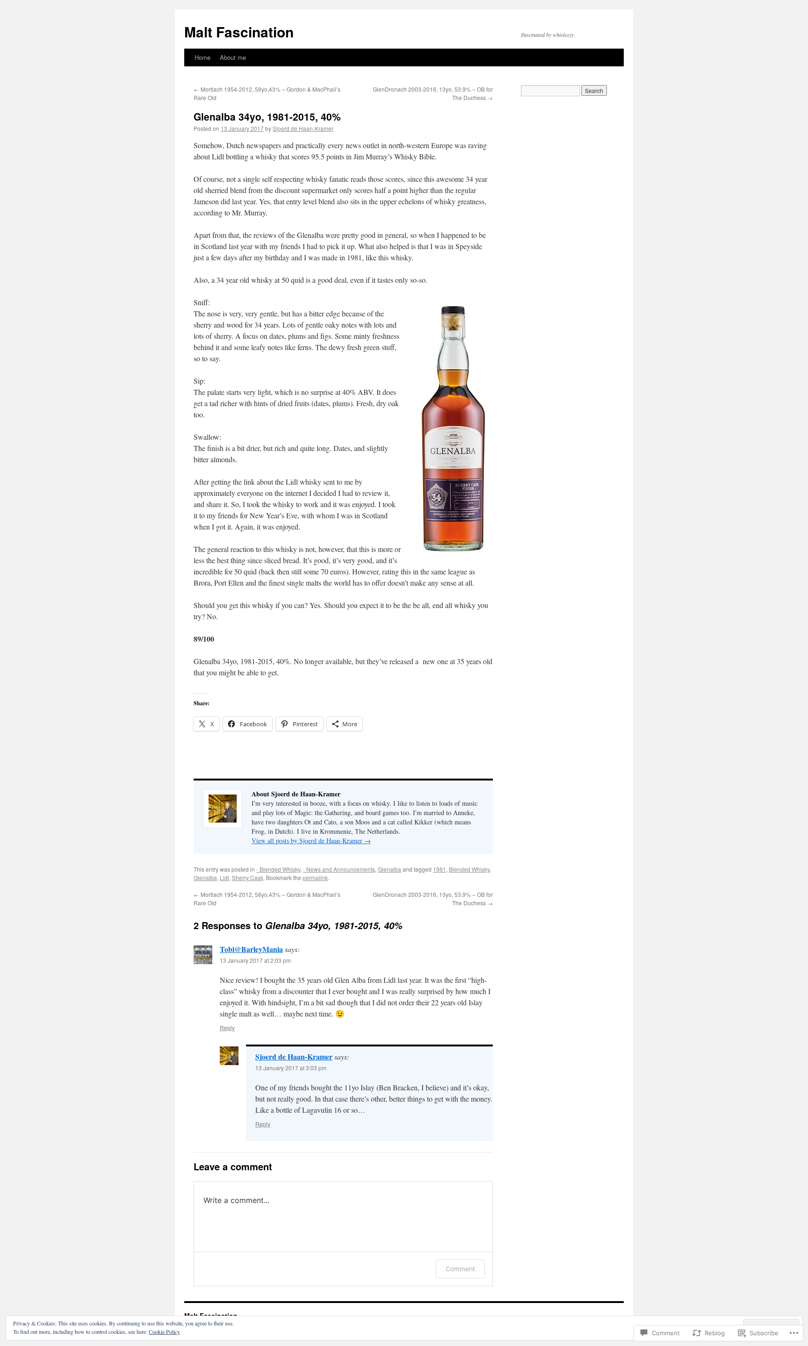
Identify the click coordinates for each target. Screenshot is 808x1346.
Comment (460, 1269)
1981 (439, 869)
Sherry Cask (247, 877)
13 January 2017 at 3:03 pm (290, 1068)
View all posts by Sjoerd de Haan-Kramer (311, 840)
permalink (315, 877)
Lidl (224, 877)
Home (202, 57)
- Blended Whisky (278, 869)
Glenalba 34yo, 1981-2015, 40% (267, 116)
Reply (227, 1027)
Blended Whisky (469, 869)
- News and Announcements (339, 869)
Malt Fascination (239, 31)
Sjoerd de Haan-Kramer (303, 128)
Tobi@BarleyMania (251, 949)
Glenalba (389, 869)
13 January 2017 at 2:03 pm (255, 960)
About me (233, 57)
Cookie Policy (164, 1331)
